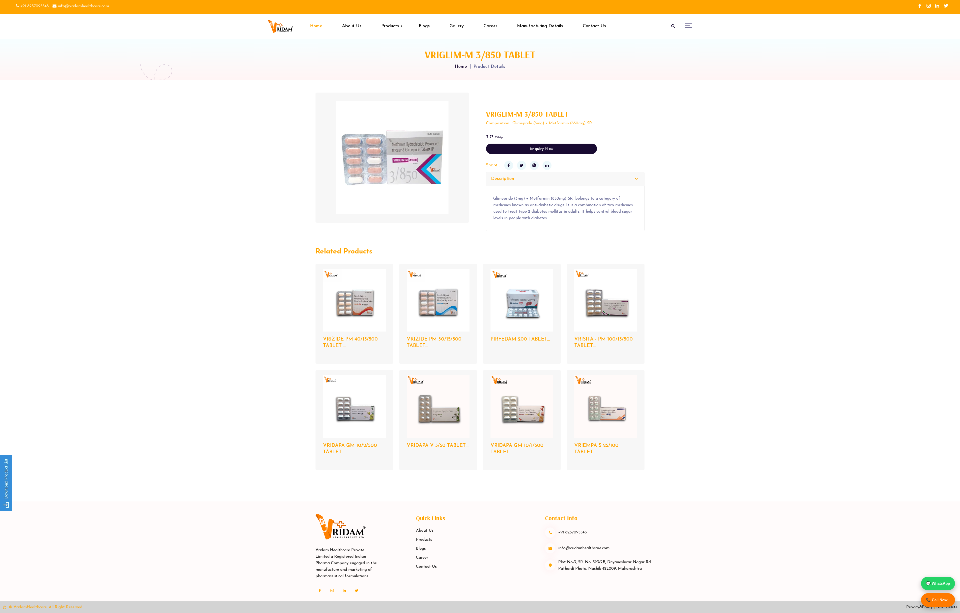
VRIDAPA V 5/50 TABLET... (437, 445)
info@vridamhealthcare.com (82, 6)
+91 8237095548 (34, 6)
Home (316, 26)
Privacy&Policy (919, 607)
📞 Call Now (937, 600)
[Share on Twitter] (521, 165)
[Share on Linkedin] (547, 165)
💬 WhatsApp (938, 583)
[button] (688, 25)
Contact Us (594, 26)
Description (502, 179)
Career (490, 26)
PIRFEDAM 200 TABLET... (520, 339)
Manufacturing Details (540, 26)
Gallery (457, 26)
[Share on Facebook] (508, 165)
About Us (352, 26)
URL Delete (947, 607)
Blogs (424, 26)
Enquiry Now (542, 149)
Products (390, 26)
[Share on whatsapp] (534, 165)
